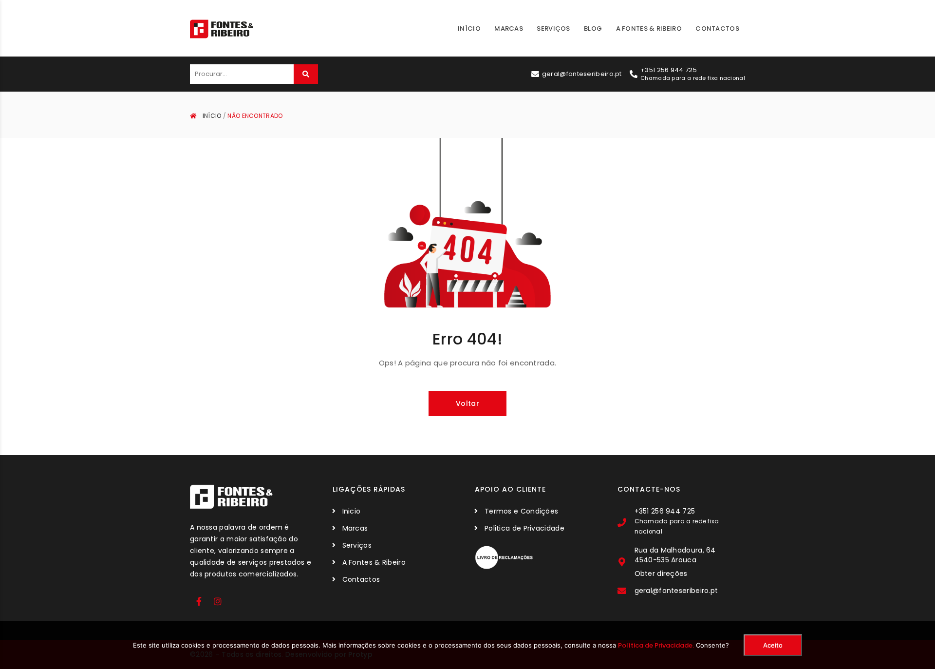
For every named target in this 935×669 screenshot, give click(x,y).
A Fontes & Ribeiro (649, 28)
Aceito (773, 645)
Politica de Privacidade (524, 528)
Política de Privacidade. (656, 645)
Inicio (351, 511)
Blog (593, 28)
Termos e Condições (521, 511)
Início (469, 28)
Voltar (467, 403)
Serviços (553, 28)
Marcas (508, 28)
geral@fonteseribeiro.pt (582, 74)
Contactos (717, 28)
